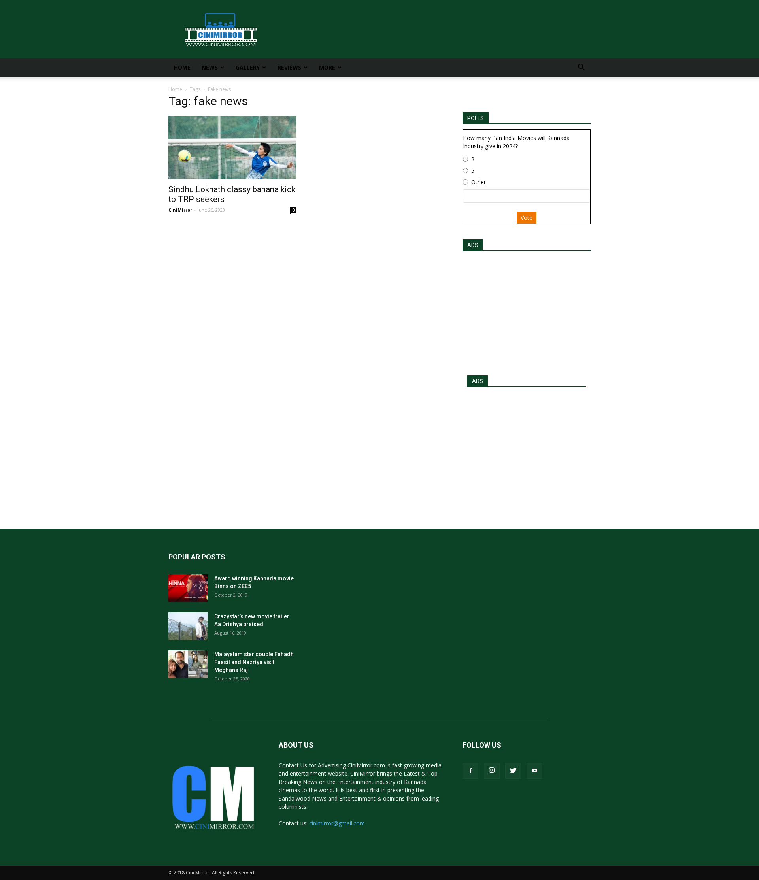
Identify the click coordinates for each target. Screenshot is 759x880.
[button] (581, 68)
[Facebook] (470, 771)
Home (182, 67)
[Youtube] (534, 771)
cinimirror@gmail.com (337, 823)
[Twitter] (513, 771)
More (327, 67)
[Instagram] (492, 771)
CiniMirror (180, 210)
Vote (526, 217)
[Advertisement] (527, 310)
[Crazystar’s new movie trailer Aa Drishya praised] (188, 626)
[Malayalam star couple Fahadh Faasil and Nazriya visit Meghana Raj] (188, 664)
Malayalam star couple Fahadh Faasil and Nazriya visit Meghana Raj (254, 662)
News (210, 67)
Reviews (289, 67)
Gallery (248, 67)
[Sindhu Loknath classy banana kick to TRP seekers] (232, 147)
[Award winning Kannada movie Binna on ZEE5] (188, 588)
